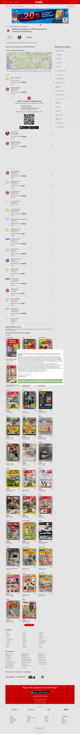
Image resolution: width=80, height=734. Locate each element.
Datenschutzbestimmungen (57, 350)
